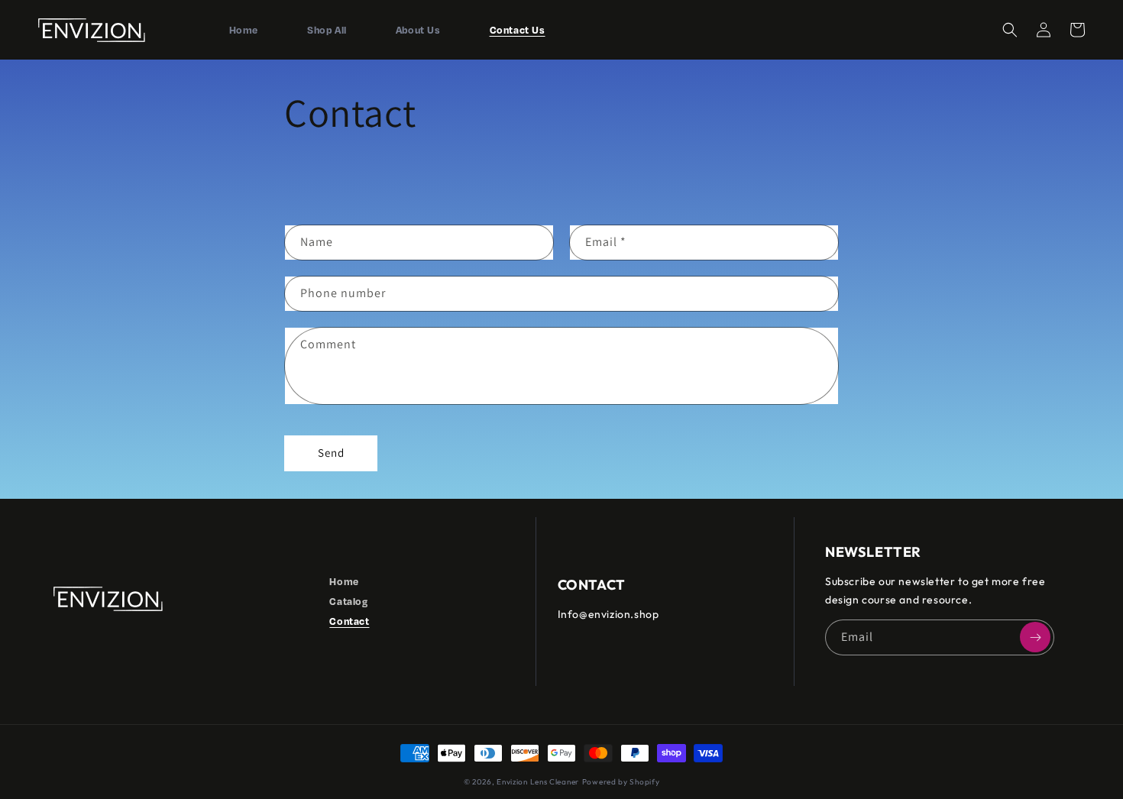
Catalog (348, 601)
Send (331, 452)
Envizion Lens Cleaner (538, 782)
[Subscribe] (1035, 637)
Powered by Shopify (621, 782)
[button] (1010, 30)
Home (343, 581)
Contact (349, 621)
